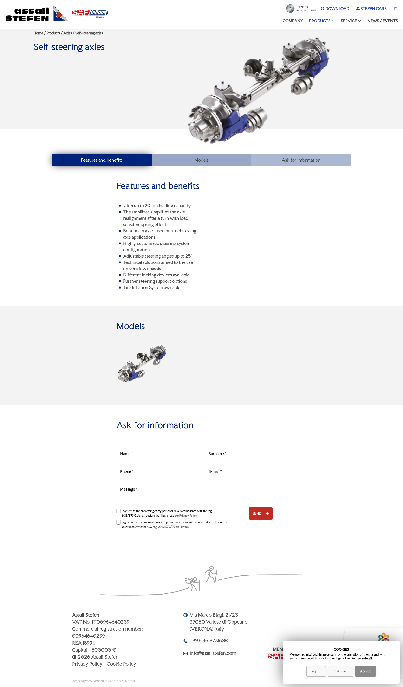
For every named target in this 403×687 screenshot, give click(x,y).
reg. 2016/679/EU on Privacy (171, 527)
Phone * (126, 471)
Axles (67, 33)
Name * (126, 454)
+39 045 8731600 (209, 640)
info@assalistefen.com (213, 653)
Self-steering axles (89, 33)
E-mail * (215, 471)
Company (293, 20)
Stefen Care (374, 8)
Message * (128, 489)
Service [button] (349, 20)
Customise (340, 671)
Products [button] (319, 20)
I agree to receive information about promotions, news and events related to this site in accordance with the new (174, 525)
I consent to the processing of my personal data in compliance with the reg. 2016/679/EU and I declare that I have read (167, 513)
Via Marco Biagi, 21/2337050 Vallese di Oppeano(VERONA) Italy (218, 622)
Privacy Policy (87, 664)
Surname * (217, 454)
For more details (362, 658)
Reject (316, 671)
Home (38, 33)
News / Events (383, 20)
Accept (365, 671)
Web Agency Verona (88, 681)
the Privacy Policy (186, 515)
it (395, 8)
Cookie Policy (121, 664)
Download (337, 8)
